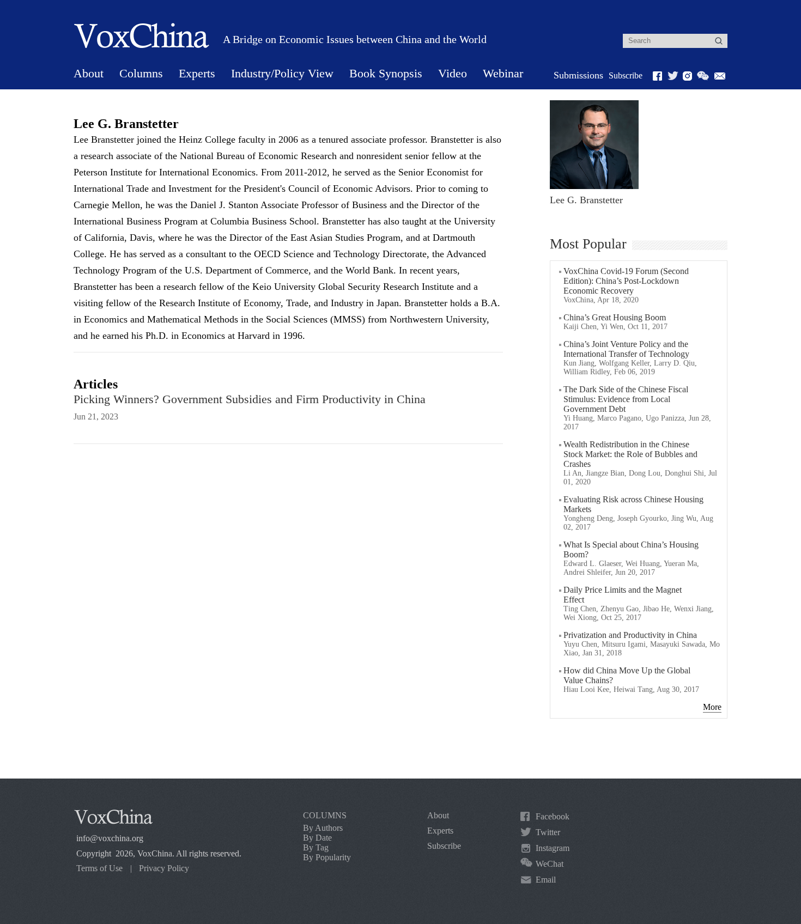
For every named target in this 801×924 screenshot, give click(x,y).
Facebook (552, 816)
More (712, 707)
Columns (141, 73)
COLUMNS (325, 815)
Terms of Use (99, 868)
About (89, 73)
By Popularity (327, 857)
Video (452, 73)
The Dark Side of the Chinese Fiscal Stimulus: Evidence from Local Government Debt (625, 399)
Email (546, 879)
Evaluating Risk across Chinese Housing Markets (633, 504)
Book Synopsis (385, 73)
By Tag (316, 847)
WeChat (549, 863)
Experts (197, 73)
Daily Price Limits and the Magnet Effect (622, 594)
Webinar (503, 73)
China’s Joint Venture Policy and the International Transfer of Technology (626, 348)
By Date (317, 837)
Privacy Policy (164, 868)
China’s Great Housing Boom (614, 317)
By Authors (323, 827)
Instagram (552, 848)
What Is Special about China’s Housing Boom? (631, 549)
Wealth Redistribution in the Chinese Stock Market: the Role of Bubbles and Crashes (630, 454)
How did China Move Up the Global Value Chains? (626, 675)
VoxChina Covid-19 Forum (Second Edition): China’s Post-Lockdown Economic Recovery (626, 280)
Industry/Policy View (282, 73)
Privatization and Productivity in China (630, 635)
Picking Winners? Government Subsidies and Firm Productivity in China (250, 399)
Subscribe (625, 75)
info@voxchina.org (109, 838)
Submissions (578, 75)
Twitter (548, 832)
